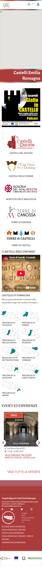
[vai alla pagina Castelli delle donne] (21, 165)
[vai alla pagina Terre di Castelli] (21, 235)
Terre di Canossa (21, 222)
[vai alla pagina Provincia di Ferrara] (31, 351)
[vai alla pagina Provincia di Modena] (31, 333)
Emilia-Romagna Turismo (14, 530)
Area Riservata (26, 520)
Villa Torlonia (21, 443)
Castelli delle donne (21, 176)
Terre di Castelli (21, 245)
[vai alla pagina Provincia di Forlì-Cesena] (31, 369)
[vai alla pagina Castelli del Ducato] (21, 142)
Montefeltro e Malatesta (21, 199)
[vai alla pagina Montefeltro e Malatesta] (21, 188)
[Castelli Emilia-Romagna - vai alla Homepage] (6, 5)
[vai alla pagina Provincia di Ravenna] (11, 369)
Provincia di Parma (28, 324)
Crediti (23, 515)
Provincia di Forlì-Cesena (29, 376)
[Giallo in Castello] (21, 107)
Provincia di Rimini (8, 394)
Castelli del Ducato (21, 153)
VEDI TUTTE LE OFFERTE (23, 472)
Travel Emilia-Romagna (13, 533)
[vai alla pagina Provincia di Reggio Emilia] (11, 333)
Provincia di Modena (28, 341)
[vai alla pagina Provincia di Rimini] (11, 386)
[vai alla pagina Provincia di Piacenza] (11, 316)
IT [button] (32, 4)
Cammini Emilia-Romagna (14, 543)
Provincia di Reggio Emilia (9, 341)
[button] (28, 4)
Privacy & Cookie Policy (28, 517)
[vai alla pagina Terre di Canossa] (21, 211)
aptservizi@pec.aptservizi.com (13, 506)
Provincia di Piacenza (8, 324)
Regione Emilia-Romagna (13, 527)
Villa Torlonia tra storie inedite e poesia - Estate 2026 (20, 456)
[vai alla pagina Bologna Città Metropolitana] (11, 351)
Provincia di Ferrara (28, 359)
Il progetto (24, 513)
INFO (14, 415)
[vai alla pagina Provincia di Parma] (31, 316)
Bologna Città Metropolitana (10, 359)
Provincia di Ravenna (8, 376)
